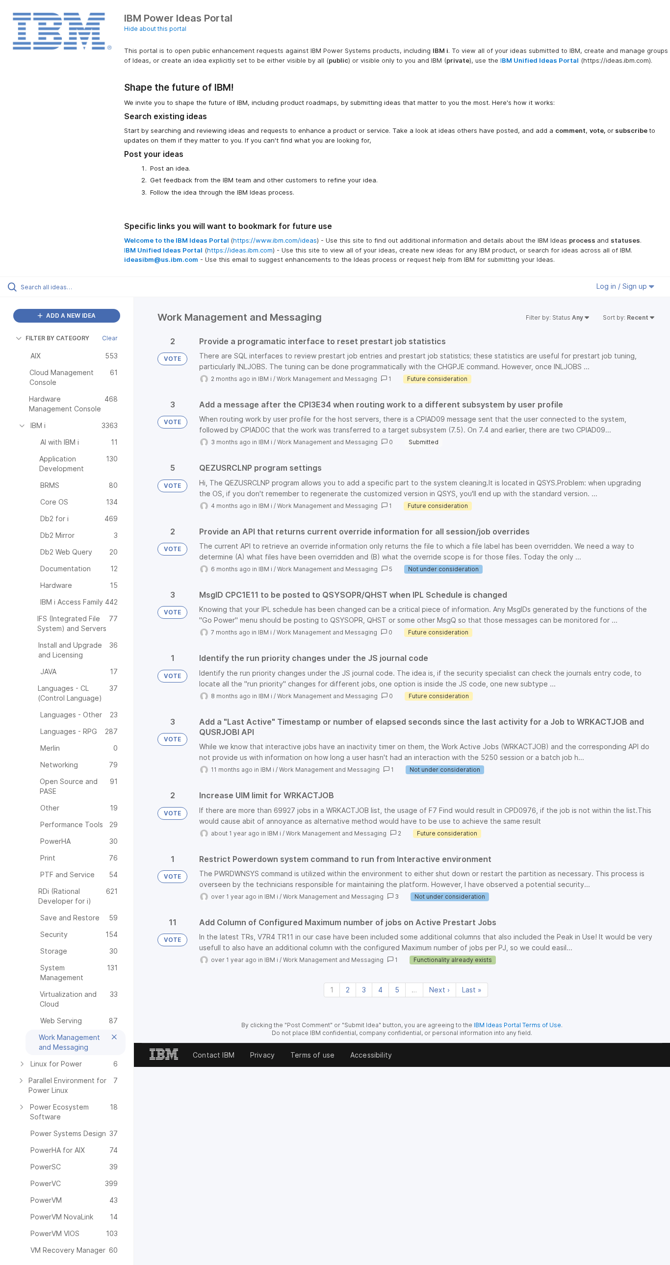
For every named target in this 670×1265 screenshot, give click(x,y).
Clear (110, 338)
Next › (439, 990)
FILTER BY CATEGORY (57, 338)
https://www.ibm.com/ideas (275, 240)
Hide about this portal (155, 28)
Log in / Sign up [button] (622, 286)
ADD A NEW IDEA (70, 315)
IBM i (265, 378)
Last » (472, 990)
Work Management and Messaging (327, 378)
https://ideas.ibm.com (240, 250)
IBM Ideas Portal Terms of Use (517, 1025)
